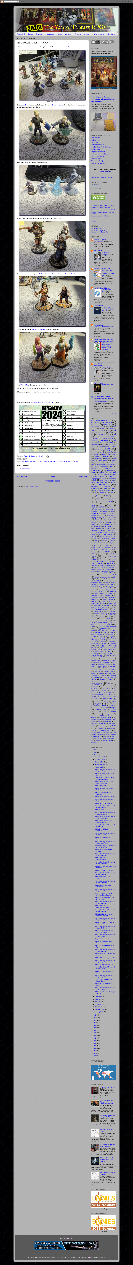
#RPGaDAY (25, 461)
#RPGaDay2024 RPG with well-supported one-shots (104, 914)
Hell (99, 547)
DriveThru (94, 513)
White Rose (94, 723)
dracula (101, 506)
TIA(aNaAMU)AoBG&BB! (97, 694)
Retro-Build (111, 641)
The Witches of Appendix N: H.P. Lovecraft (107, 1145)
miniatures (57, 47)
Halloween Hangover (110, 544)
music (111, 601)
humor (102, 554)
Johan (52, 461)
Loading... (94, 221)
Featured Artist (95, 137)
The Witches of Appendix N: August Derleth (107, 1115)
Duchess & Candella (38, 329)
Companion (94, 486)
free (92, 532)
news (111, 607)
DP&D (93, 506)
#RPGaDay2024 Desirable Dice (104, 803)
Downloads (50, 34)
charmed (101, 472)
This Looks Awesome (108, 385)
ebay (102, 515)
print (111, 632)
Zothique (93, 742)
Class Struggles (99, 476)
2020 (95, 1023)
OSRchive (101, 626)
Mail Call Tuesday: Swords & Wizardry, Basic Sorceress (103, 894)
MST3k (104, 601)
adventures (105, 441)
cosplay (113, 488)
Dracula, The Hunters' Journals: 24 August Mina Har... (105, 806)
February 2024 (99, 1009)
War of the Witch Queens (99, 161)
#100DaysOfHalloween (99, 421)
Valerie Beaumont (95, 707)
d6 (95, 492)
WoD (99, 732)
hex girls (96, 549)
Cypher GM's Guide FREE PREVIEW (102, 205)
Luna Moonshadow (109, 580)
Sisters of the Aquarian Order (101, 662)
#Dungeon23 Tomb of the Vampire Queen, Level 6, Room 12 (107, 1159)
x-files (113, 736)
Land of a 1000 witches (104, 573)
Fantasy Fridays (105, 524)
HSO (92, 554)
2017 (95, 1030)
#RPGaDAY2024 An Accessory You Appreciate (104, 942)
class (114, 474)
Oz (96, 629)
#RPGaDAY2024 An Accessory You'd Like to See (104, 931)
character (95, 470)
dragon (111, 506)
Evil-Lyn (100, 522)
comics (113, 482)
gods (111, 540)
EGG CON (101, 517)
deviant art (99, 500)
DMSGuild (102, 502)
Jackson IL (109, 563)
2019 (95, 1025)
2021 (95, 1020)
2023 (95, 1015)
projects (93, 634)
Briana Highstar (99, 462)
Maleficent (93, 586)
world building (98, 734)
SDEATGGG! (94, 653)
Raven (93, 638)
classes (110, 476)
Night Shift (97, 611)
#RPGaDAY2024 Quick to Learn (104, 870)
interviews (113, 559)
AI (94, 442)
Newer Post (22, 477)
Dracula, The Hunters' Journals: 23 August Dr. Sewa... (105, 813)
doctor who (95, 504)
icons (95, 557)
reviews (113, 644)
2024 (95, 755)
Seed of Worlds (98, 306)
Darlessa (102, 494)
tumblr (95, 701)
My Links (78, 34)
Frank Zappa (111, 530)
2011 (95, 1046)
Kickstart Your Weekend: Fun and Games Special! (105, 980)
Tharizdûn (110, 687)
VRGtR (93, 715)
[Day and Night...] (99, 241)
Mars (105, 586)
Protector (100, 634)
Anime (111, 442)
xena (92, 738)
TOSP (104, 696)
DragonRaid (94, 511)
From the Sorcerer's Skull (102, 269)
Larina (56, 461)
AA (115, 435)
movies (93, 601)
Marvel (112, 586)
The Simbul (104, 690)
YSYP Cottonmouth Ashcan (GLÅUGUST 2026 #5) (107, 309)
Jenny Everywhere (105, 565)
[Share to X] (22, 459)
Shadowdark (109, 657)
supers (96, 677)
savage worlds (99, 651)
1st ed (101, 429)
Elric (105, 519)
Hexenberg (104, 549)
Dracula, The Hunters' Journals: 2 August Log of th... (105, 976)
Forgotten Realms (97, 530)
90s (92, 435)
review (104, 644)
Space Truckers (102, 666)
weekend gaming (106, 719)
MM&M (111, 593)
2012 (95, 1043)
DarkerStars (94, 494)
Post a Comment (25, 469)
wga (100, 721)
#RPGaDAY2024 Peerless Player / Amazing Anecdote (105, 817)
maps (100, 586)
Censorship (94, 468)
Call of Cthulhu (100, 464)
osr (92, 627)
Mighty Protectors (101, 591)
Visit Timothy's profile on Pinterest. (102, 177)
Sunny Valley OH (109, 673)
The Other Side (95, 184)
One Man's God (96, 149)
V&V (111, 705)
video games (108, 714)
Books (30, 34)
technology (110, 684)
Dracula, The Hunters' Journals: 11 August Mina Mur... (105, 910)
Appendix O (21, 34)
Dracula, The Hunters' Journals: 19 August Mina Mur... (105, 842)
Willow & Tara (24, 385)
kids (92, 571)
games (93, 536)
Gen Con (97, 538)
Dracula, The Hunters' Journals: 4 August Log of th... (105, 961)
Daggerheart (103, 492)
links (95, 579)
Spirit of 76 (94, 669)
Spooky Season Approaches (106, 253)
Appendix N (95, 444)
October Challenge (97, 617)
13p (108, 427)
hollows (93, 552)
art (103, 444)
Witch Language (102, 728)
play (114, 630)
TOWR (109, 696)
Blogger (102, 1257)
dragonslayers (103, 511)
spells (102, 668)
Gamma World (104, 536)
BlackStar (106, 456)
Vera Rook (105, 711)
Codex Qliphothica (104, 480)
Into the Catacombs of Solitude (100, 216)
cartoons (104, 466)
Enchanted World (96, 521)
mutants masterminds (98, 603)
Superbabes (94, 675)
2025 (95, 752)
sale (105, 649)
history (112, 549)
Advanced (94, 438)
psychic (107, 634)
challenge (107, 468)
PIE (103, 630)
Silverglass (106, 660)
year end (98, 738)
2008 (95, 1053)
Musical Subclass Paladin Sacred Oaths (103, 210)
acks (96, 436)
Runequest (108, 647)
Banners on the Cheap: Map (99, 232)
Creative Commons (98, 490)
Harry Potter (105, 545)
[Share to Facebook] (24, 459)
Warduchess (111, 715)
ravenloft (102, 638)
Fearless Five (97, 526)
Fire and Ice (100, 528)
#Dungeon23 (107, 423)
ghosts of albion (110, 538)
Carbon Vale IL (112, 464)
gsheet (112, 542)
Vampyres (96, 711)
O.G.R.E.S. (100, 615)
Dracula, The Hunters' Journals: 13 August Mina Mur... (105, 890)
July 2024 (98, 996)
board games (103, 460)
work (115, 732)
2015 (95, 1035)
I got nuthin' (112, 556)
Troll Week (106, 700)
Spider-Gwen (111, 668)
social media (101, 664)
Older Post (82, 477)
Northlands (113, 613)
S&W (98, 649)
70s (104, 433)
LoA (100, 579)
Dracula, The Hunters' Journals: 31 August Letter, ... (105, 770)
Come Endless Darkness (99, 482)
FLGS (107, 528)
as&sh (93, 446)
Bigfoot (96, 454)
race (112, 636)
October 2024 (99, 762)
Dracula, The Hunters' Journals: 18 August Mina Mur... (105, 854)
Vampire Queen (101, 709)
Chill (98, 474)
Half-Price (100, 544)
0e (103, 427)
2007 (95, 1056)
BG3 (115, 452)
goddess (104, 540)
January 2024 (99, 1012)
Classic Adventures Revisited (98, 478)
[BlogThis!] (20, 459)
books (114, 460)
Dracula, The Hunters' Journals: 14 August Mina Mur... (105, 881)
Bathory (109, 451)
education (93, 517)
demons (97, 498)
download (111, 504)
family (111, 522)
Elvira (111, 519)
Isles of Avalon (96, 563)
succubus (93, 673)
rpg (103, 645)
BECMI (102, 453)
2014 (95, 1038)
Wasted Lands (106, 717)
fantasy (93, 524)
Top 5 (98, 696)
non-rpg (113, 611)
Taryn (114, 683)
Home (52, 477)
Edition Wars (110, 515)
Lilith (114, 577)
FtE (99, 534)
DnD (110, 502)
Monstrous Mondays (97, 144)
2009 (95, 1051)
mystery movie (112, 603)
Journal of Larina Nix (99, 567)
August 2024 (99, 767)
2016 (95, 1033)
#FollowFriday (95, 425)
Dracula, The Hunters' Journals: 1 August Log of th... (105, 988)
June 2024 (98, 999)
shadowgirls (94, 658)
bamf (101, 449)
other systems (111, 627)
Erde (112, 521)
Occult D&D (109, 615)
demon (113, 496)
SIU (113, 662)
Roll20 (97, 645)
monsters (107, 595)
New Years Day (102, 607)
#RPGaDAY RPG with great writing (105, 958)
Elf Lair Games (111, 517)
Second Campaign (97, 655)
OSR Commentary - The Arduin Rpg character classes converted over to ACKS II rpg (107, 346)
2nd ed (93, 431)
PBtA (113, 629)
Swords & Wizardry (106, 679)
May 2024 (98, 1001)
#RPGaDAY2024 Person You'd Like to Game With (104, 782)
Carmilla (96, 466)
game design (108, 534)
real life (103, 640)
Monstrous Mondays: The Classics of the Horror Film (105, 846)
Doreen (105, 504)
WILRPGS (102, 726)
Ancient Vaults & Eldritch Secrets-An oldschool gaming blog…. (103, 398)
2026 (95, 749)
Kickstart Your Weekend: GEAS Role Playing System (104, 778)
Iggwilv (101, 558)
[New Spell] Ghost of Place (101, 401)
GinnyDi (97, 540)
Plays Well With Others (98, 151)
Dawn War (99, 496)
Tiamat (110, 694)
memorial (93, 590)
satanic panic (112, 649)
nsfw (94, 615)
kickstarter (108, 569)
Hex (115, 547)
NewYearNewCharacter (99, 609)
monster (94, 595)
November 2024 (100, 759)
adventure (94, 441)
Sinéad (68, 461)
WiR (108, 726)
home (100, 552)
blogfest (98, 458)
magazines (94, 582)
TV (100, 701)
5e (115, 431)
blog (114, 456)
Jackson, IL (95, 142)
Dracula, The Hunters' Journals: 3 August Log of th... (105, 967)
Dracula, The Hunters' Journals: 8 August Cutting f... (105, 935)
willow (76, 461)
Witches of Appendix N (98, 163)
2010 (95, 1048)
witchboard (111, 728)
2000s (111, 429)
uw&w (104, 705)
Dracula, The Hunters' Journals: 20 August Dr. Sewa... (105, 833)
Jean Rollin (94, 565)
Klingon (112, 571)
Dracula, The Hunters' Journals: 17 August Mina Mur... (105, 862)
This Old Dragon (96, 158)
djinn (94, 502)
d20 (115, 490)
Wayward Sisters (95, 719)
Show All (114, 413)
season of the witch (106, 653)
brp (106, 462)
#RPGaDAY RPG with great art (104, 964)
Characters (39, 34)
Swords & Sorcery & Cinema (100, 154)
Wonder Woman (107, 732)
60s (96, 432)
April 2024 (98, 1004)
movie (111, 599)
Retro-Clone (95, 644)
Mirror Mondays (99, 593)
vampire (113, 707)
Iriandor (112, 561)
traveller (96, 698)
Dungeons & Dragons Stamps (104, 939)
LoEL (104, 579)
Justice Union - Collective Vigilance (104, 326)
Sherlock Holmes (95, 660)
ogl (109, 617)
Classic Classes (112, 478)
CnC (94, 480)
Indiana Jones (104, 559)
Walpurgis (101, 715)
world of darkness (111, 734)
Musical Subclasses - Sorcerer (100, 207)
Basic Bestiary (96, 451)
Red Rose (111, 639)
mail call (110, 584)
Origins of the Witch (101, 624)
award (95, 449)
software (108, 664)
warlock (93, 717)
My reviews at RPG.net (98, 230)
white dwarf (108, 721)
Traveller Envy (107, 698)
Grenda (93, 542)
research (102, 641)
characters (110, 471)
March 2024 (99, 1007)
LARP (102, 575)
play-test (97, 632)
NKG (108, 611)
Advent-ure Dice (108, 438)
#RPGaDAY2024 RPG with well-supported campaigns (104, 906)
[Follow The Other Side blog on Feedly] (98, 200)
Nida (115, 609)
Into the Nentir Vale (100, 561)
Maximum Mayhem (107, 588)
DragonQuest (109, 509)
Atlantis (101, 446)
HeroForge (68, 47)
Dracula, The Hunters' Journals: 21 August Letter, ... (105, 825)
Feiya (92, 528)
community (102, 484)
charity (93, 472)
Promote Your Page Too (97, 188)
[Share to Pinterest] (26, 459)
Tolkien (93, 696)
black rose (112, 454)
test (103, 687)
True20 (114, 700)
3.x (102, 431)
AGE (114, 440)
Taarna (101, 681)
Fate (115, 524)
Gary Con (113, 536)
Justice (93, 569)
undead (113, 702)
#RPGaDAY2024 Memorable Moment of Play (103, 858)
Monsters (68, 34)
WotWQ (96, 736)
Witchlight (93, 732)
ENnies (106, 521)
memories (101, 590)
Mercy (107, 590)
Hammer (96, 545)
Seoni (107, 655)
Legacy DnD (111, 575)
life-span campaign (106, 577)
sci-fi (109, 651)
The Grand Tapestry (100, 239)
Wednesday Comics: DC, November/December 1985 (108, 273)
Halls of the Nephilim (100, 251)
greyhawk (103, 542)
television (94, 687)
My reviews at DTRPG (98, 228)
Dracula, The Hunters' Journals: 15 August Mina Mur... (105, 873)
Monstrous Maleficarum (97, 597)
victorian (113, 712)
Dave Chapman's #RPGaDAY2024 (42, 402)
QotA (101, 636)
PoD (105, 632)
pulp (112, 634)
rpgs (101, 647)
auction (107, 446)
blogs (107, 458)
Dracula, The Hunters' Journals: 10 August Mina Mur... (105, 918)
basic (107, 449)
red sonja (94, 641)
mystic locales (97, 605)
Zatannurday (107, 740)
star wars (97, 671)
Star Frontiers (103, 669)
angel (105, 442)
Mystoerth (87, 34)
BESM (109, 452)
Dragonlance (97, 509)
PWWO (93, 636)
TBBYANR (98, 685)
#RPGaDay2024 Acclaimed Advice (105, 810)
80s (110, 433)
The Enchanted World (97, 156)
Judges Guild (111, 567)
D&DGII (108, 490)
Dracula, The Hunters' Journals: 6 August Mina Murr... (105, 950)
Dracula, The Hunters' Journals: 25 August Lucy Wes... (105, 800)
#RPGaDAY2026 (95, 426)
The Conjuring (95, 688)
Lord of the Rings (111, 579)
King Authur (105, 571)
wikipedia (111, 723)
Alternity (99, 442)
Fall (106, 522)
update (108, 704)
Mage (100, 582)
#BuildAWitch (95, 423)
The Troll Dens (98, 383)
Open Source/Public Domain (102, 621)
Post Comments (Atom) (33, 486)
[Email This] (18, 459)
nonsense (96, 613)
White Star (102, 723)
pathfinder (103, 629)
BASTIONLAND (98, 325)
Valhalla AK (105, 707)
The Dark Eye (107, 688)
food (113, 528)
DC (107, 496)
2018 (95, 1028)
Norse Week (104, 613)
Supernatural (112, 675)
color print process (57, 105)
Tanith (97, 683)
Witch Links (111, 34)
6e (100, 432)
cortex (105, 488)
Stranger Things (109, 671)
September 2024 (100, 764)
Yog (92, 740)
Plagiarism (108, 630)
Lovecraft (96, 580)
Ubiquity (105, 702)
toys (115, 696)
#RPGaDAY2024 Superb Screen (104, 796)
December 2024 (100, 757)
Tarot (109, 683)
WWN (108, 736)
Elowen (97, 519)
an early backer (26, 105)
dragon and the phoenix (98, 508)
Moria (104, 599)
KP (92, 573)
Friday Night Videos (102, 532)
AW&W (113, 446)
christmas (106, 474)
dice (106, 500)
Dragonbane (113, 507)
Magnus (102, 584)
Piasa (98, 630)
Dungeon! (93, 515)
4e (108, 431)
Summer (101, 673)
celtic (111, 466)
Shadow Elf (98, 657)
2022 (95, 1017)
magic (107, 582)
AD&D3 (112, 436)
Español (93, 522)
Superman (103, 675)
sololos (90, 1257)
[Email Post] (47, 456)
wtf (104, 736)
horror (107, 552)
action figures (103, 436)
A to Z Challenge (103, 435)
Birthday (104, 454)
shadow (114, 655)
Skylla (93, 664)
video (97, 714)
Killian (98, 571)
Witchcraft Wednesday (100, 730)
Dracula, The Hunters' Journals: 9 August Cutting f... (105, 927)
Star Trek (113, 670)
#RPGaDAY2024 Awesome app (104, 786)
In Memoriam (110, 557)
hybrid (103, 556)
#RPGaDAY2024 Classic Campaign (102, 829)
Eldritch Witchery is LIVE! (108, 1087)
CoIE (112, 480)
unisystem (98, 704)
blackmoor (97, 456)
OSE (110, 624)
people (93, 630)
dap (112, 492)
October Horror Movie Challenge (101, 147)
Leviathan (97, 577)
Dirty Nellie (113, 500)
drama (112, 511)
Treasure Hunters (96, 700)
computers (108, 486)
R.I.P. (107, 636)
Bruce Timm (111, 462)
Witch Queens (99, 34)
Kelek (99, 569)
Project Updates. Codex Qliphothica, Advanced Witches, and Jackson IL (103, 99)
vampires (113, 709)
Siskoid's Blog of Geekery (102, 288)
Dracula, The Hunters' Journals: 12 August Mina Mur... (105, 902)
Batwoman (94, 452)
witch (113, 726)
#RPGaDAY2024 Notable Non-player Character (104, 821)
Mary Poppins (95, 588)
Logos (59, 34)
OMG (108, 619)
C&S (92, 464)
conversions (95, 488)
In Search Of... (95, 140)
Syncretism (94, 681)
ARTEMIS (111, 444)
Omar (102, 619)
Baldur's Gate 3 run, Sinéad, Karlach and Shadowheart (57, 274)
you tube (98, 740)
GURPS (93, 544)
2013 (95, 1040)
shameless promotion (107, 658)
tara (72, 461)
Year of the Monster (109, 738)
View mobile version (52, 481)
